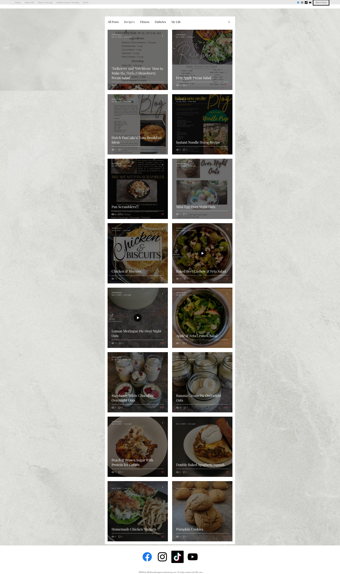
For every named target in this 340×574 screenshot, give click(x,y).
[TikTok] (306, 2)
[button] (229, 22)
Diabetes (160, 22)
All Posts (113, 22)
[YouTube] (310, 2)
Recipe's (129, 22)
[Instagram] (302, 2)
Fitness (144, 22)
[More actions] (163, 35)
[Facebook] (298, 2)
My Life (176, 22)
